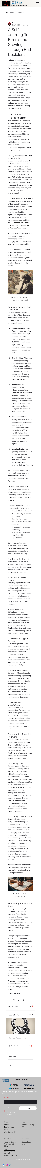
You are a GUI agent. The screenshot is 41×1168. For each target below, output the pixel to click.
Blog (6, 1130)
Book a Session (9, 1127)
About (6, 1124)
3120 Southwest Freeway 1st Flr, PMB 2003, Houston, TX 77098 (10, 1152)
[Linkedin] (10, 1165)
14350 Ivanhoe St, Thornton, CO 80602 (10, 1144)
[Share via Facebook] (9, 1000)
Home (6, 1122)
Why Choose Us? (10, 1132)
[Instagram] (7, 1165)
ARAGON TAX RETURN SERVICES (19, 5)
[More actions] (32, 24)
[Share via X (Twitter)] (14, 1000)
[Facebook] (3, 1165)
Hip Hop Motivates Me (17, 1038)
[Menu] (37, 3)
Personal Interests (14, 994)
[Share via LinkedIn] (19, 1000)
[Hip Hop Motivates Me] (20, 1026)
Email (6, 1098)
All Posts (10, 13)
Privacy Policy (26, 1142)
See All (31, 1014)
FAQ (23, 1144)
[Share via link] (23, 1000)
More (20, 13)
